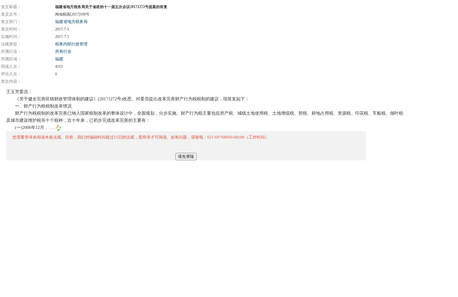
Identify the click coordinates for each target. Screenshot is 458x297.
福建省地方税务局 (71, 21)
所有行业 (63, 51)
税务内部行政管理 (71, 44)
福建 (59, 59)
